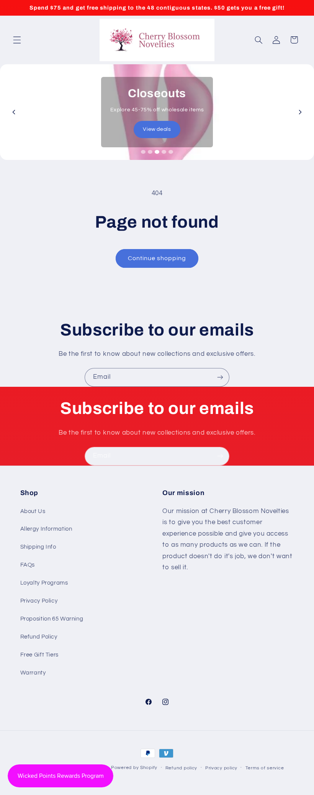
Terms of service (264, 768)
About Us (33, 511)
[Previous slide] (13, 112)
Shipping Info (38, 547)
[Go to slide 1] (143, 152)
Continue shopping (157, 258)
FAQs (27, 565)
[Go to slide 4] (164, 152)
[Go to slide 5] (170, 152)
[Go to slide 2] (150, 152)
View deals (157, 129)
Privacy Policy (39, 601)
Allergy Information (46, 529)
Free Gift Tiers (39, 655)
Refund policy (181, 768)
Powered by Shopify (134, 768)
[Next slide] (300, 112)
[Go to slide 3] (157, 152)
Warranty (33, 673)
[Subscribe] (220, 377)
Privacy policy (221, 768)
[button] (17, 40)
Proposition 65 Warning (51, 619)
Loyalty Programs (44, 583)
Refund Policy (38, 637)
